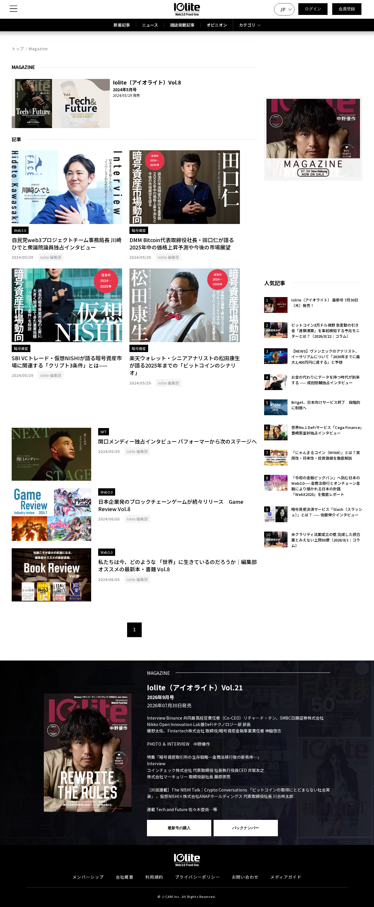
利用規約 (154, 877)
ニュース (150, 25)
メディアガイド (286, 877)
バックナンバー (245, 828)
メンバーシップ (88, 877)
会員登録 (347, 8)
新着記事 (122, 25)
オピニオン (217, 25)
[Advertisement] (134, 407)
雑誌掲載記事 (182, 25)
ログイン (313, 8)
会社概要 (125, 877)
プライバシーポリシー (197, 877)
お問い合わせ (245, 877)
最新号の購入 (179, 828)
